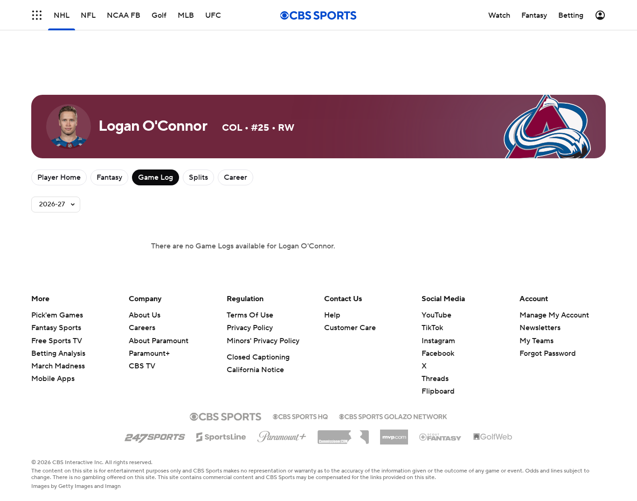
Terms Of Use (250, 315)
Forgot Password (547, 353)
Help (332, 315)
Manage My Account (554, 315)
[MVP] (394, 433)
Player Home (59, 177)
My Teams (536, 341)
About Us (144, 315)
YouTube (436, 315)
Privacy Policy (250, 327)
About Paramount (158, 341)
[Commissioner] (343, 433)
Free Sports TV (56, 341)
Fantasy (109, 177)
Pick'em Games (57, 315)
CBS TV (142, 366)
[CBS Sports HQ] (300, 415)
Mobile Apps (53, 378)
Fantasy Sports (56, 327)
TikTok (432, 327)
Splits (198, 177)
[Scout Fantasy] (440, 436)
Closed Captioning (258, 357)
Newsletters (540, 327)
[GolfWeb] (492, 437)
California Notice (255, 369)
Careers (142, 327)
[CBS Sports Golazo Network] (393, 415)
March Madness (58, 366)
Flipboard (438, 391)
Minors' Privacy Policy (263, 341)
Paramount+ (149, 353)
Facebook (438, 353)
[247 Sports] (155, 435)
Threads (435, 378)
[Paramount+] (281, 434)
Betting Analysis (58, 353)
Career (235, 177)
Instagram (438, 341)
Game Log (155, 177)
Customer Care (350, 327)
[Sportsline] (221, 435)
